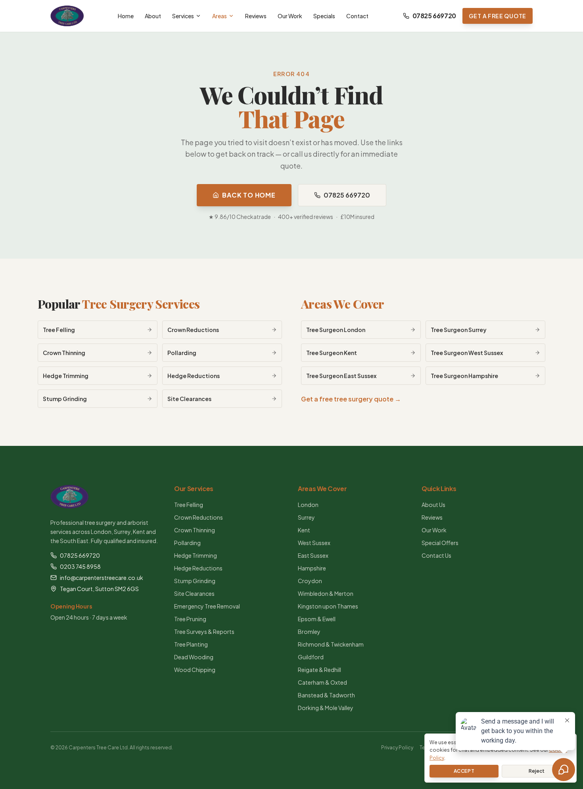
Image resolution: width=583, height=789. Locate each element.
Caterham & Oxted (322, 682)
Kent (304, 530)
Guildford (311, 656)
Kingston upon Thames (328, 606)
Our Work (290, 15)
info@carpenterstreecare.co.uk (101, 577)
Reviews (256, 15)
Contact (357, 15)
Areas (219, 15)
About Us (433, 504)
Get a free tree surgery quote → (351, 399)
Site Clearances (194, 593)
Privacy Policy (397, 748)
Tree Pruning (190, 618)
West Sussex (314, 542)
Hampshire (312, 568)
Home (126, 15)
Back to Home (249, 195)
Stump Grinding (194, 580)
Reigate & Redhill (319, 669)
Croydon (310, 580)
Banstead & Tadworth (326, 695)
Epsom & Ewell (317, 618)
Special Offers (440, 542)
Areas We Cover (342, 304)
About (153, 15)
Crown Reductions (198, 517)
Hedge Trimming (195, 555)
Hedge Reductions (198, 568)
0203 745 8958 (80, 566)
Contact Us (436, 555)
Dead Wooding (193, 656)
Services (183, 15)
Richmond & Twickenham (331, 644)
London (308, 504)
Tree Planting (191, 644)
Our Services (193, 488)
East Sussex (313, 555)
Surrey (306, 517)
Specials (324, 15)
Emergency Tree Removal (207, 606)
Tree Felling (188, 504)
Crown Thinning (194, 530)
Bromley (309, 631)
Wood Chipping (194, 669)
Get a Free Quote (497, 15)
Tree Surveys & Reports (204, 631)
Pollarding (187, 542)
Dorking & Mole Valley (325, 707)
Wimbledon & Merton (325, 593)
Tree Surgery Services (140, 304)
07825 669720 (434, 16)
